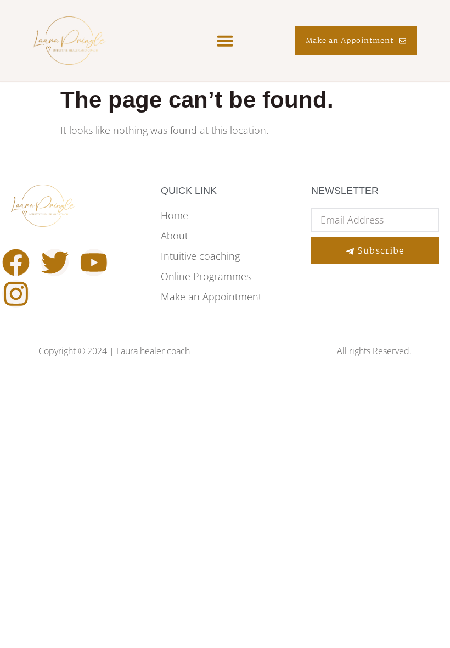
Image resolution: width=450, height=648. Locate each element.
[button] (225, 40)
